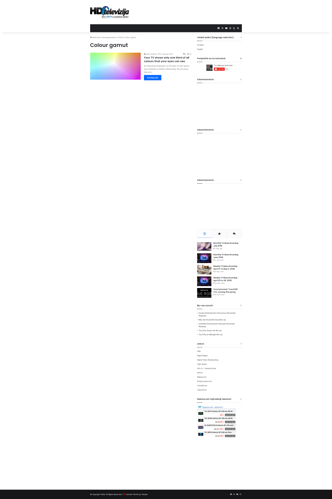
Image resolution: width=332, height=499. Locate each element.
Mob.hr (200, 373)
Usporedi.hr (202, 390)
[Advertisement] (192, 8)
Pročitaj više (152, 78)
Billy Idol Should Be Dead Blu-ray (212, 320)
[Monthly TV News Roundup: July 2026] (204, 247)
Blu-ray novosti (205, 305)
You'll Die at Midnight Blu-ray (211, 334)
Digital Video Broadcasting (207, 360)
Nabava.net (201, 377)
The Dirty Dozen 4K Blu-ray (210, 330)
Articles (121, 37)
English (200, 49)
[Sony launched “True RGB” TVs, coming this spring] (204, 293)
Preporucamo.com (204, 381)
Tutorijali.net (202, 385)
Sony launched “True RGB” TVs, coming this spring (225, 290)
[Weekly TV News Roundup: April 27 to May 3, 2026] (204, 270)
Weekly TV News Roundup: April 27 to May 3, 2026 (225, 267)
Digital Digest (202, 356)
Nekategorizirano (109, 37)
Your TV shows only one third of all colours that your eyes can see (166, 59)
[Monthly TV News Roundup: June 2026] (204, 258)
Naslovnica (96, 37)
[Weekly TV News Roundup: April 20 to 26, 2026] (204, 281)
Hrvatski (200, 45)
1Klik (199, 351)
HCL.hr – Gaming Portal (206, 368)
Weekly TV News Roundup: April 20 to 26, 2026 (225, 279)
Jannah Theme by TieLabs (136, 494)
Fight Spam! (202, 364)
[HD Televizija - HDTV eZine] (109, 12)
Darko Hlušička (151, 54)
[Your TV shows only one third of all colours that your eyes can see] (115, 66)
